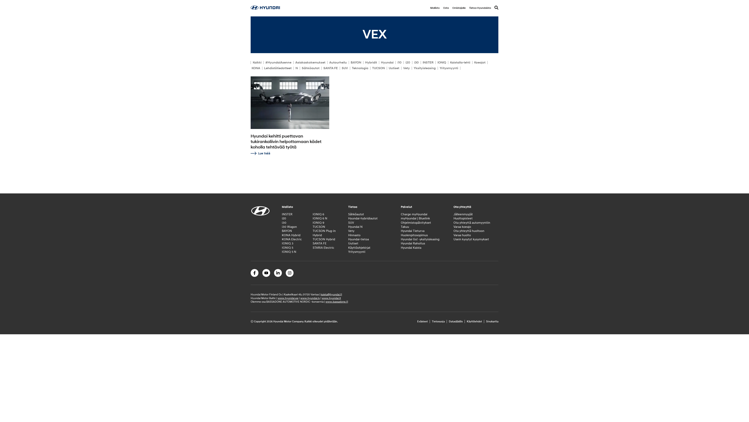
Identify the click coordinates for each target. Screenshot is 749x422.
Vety (406, 68)
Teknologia (360, 68)
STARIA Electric (323, 248)
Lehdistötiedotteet (278, 68)
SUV (345, 68)
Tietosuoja (438, 321)
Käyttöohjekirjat (359, 248)
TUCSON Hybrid (324, 239)
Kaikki (257, 62)
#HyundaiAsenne (278, 62)
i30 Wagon (289, 227)
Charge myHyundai (414, 214)
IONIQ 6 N (320, 218)
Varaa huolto (462, 235)
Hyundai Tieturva (412, 231)
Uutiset (394, 68)
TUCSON (378, 68)
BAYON (356, 62)
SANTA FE (330, 68)
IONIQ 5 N (289, 252)
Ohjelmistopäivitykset (416, 223)
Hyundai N (355, 227)
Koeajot (479, 62)
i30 (416, 62)
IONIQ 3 (287, 243)
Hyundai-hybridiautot (363, 218)
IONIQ (442, 62)
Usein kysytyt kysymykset (471, 239)
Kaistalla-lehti (460, 62)
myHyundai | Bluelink (415, 218)
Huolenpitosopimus (414, 235)
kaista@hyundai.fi (331, 294)
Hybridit (371, 62)
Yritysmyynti (449, 68)
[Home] (265, 9)
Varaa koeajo (462, 227)
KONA (256, 68)
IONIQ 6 (318, 214)
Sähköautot (310, 68)
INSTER (428, 62)
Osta (446, 8)
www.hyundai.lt (331, 298)
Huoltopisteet (463, 218)
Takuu (405, 227)
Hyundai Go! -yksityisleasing (420, 239)
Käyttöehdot (474, 321)
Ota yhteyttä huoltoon (468, 231)
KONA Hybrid (291, 235)
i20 (408, 62)
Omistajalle (459, 8)
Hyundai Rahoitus (413, 243)
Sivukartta (492, 321)
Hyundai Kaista (411, 248)
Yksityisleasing (425, 68)
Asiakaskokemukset (310, 62)
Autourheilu (338, 62)
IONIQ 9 (318, 223)
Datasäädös (456, 321)
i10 (400, 62)
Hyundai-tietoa (358, 239)
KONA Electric (292, 239)
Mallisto (435, 8)
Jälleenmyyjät (463, 214)
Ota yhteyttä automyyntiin (471, 223)
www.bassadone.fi (337, 301)
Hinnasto (354, 235)
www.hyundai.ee (288, 298)
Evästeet (422, 321)
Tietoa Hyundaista (480, 8)
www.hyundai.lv (310, 298)
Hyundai (387, 62)
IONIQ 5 (287, 248)
